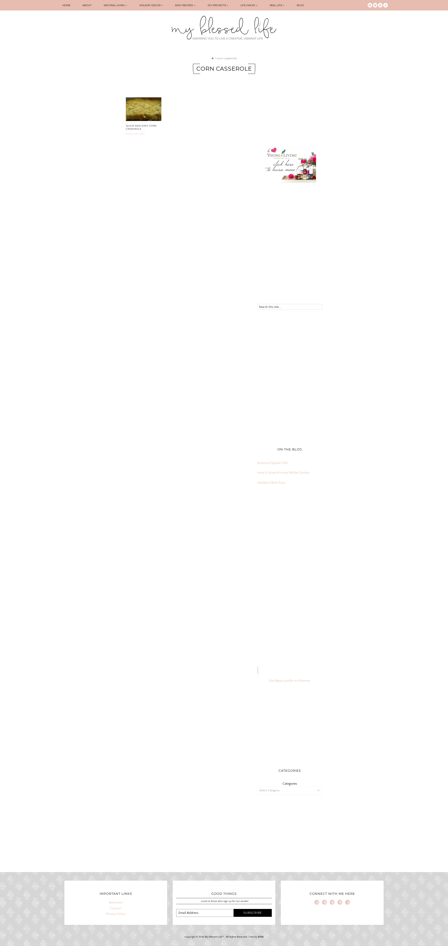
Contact (116, 908)
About (87, 5)
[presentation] (143, 109)
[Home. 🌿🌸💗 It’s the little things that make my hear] (267, 539)
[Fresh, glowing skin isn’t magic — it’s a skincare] (289, 513)
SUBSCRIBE (252, 912)
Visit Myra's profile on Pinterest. (290, 681)
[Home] (212, 58)
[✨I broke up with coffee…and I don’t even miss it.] (311, 513)
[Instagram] (375, 5)
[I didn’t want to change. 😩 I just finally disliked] (267, 526)
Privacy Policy (116, 914)
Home (66, 5)
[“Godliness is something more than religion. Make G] (311, 526)
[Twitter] (385, 5)
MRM (261, 937)
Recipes (129, 134)
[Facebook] (370, 5)
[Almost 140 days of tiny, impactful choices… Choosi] (289, 526)
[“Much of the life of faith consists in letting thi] (289, 539)
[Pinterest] (380, 5)
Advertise (116, 902)
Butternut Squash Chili (272, 463)
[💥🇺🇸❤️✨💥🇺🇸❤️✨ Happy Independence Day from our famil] (311, 539)
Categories (290, 784)
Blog (300, 5)
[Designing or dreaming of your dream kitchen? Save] (267, 513)
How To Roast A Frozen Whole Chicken (283, 473)
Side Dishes (139, 134)
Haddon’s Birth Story (271, 483)
